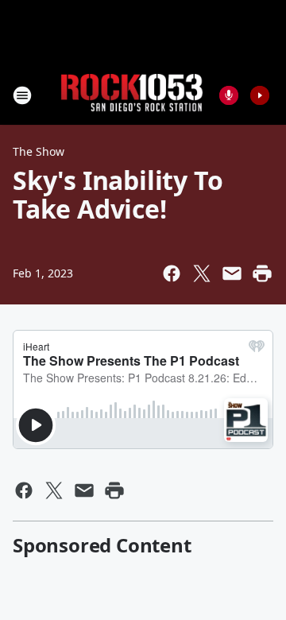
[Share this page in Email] (232, 273)
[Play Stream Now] (259, 95)
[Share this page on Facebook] (171, 273)
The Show (38, 151)
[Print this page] (262, 273)
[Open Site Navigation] (22, 95)
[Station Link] (131, 95)
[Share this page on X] (202, 273)
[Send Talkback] (228, 95)
